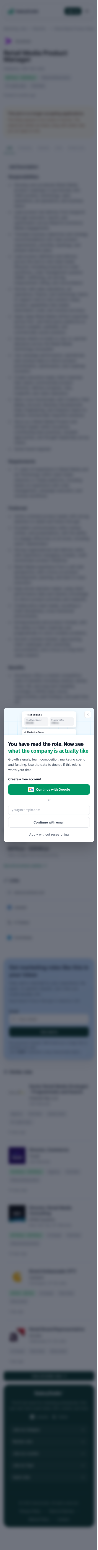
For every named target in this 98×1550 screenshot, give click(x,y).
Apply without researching (49, 834)
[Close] (87, 714)
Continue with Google (53, 789)
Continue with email (49, 822)
